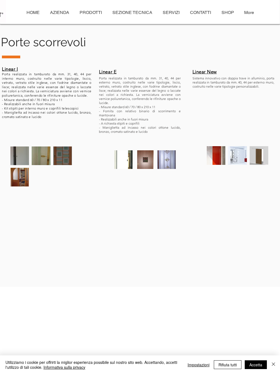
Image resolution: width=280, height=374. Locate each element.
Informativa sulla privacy (64, 367)
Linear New (204, 71)
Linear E (107, 71)
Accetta (255, 364)
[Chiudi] (273, 365)
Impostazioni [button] (198, 364)
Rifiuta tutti (227, 364)
